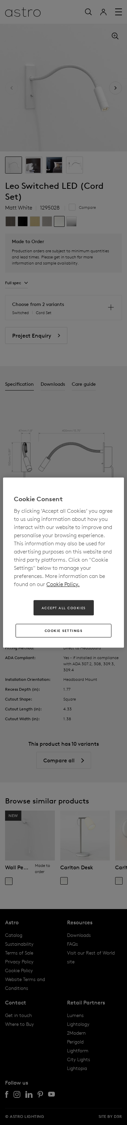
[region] (63, 562)
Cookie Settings (64, 630)
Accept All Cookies (64, 607)
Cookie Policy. (63, 584)
